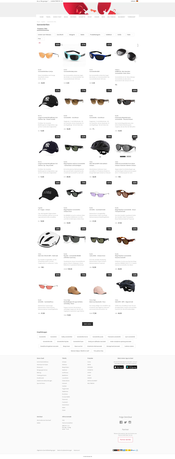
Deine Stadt (57, 17)
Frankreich (65, 402)
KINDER (90, 378)
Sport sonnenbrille (130, 337)
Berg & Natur (65, 367)
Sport (90, 17)
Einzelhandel (40, 378)
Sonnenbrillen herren (82, 337)
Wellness (64, 364)
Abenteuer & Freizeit (42, 364)
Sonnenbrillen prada (98, 337)
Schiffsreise (65, 372)
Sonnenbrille (42, 337)
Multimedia (111, 17)
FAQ (63, 420)
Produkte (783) (42, 29)
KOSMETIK (90, 370)
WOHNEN (90, 367)
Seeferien (64, 370)
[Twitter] (125, 422)
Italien (63, 407)
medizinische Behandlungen (44, 380)
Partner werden (125, 440)
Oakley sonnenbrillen (66, 337)
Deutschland (65, 405)
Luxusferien (65, 378)
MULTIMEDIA (91, 383)
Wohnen (73, 17)
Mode (66, 17)
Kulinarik (64, 383)
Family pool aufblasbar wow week (97, 341)
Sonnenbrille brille (47, 341)
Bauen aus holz (78, 346)
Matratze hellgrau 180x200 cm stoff (80, 351)
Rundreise (65, 394)
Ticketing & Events (41, 375)
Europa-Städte (66, 397)
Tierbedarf (131, 17)
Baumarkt (121, 17)
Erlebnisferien (66, 380)
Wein (103, 17)
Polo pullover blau (98, 351)
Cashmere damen (129, 346)
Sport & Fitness (41, 383)
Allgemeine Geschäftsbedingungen (46, 450)
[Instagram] (129, 422)
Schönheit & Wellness (42, 362)
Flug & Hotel (65, 389)
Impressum (77, 450)
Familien (64, 386)
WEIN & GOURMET (92, 380)
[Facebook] (121, 422)
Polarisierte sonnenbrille (114, 337)
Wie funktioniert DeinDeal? (44, 420)
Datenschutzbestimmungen (64, 450)
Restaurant (40, 367)
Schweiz (64, 362)
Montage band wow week (113, 346)
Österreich (65, 399)
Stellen (38, 423)
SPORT (89, 372)
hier (132, 435)
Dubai (63, 410)
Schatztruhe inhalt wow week (94, 346)
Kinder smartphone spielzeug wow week (120, 341)
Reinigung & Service (42, 370)
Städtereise (65, 391)
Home (41, 17)
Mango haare (66, 346)
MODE (89, 364)
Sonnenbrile (53, 337)
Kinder (96, 17)
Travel (48, 17)
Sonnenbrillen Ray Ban (63, 341)
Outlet (89, 375)
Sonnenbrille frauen (78, 341)
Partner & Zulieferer (67, 423)
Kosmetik (82, 17)
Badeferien (65, 375)
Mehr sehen (87, 324)
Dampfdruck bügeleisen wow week (49, 346)
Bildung (39, 372)
